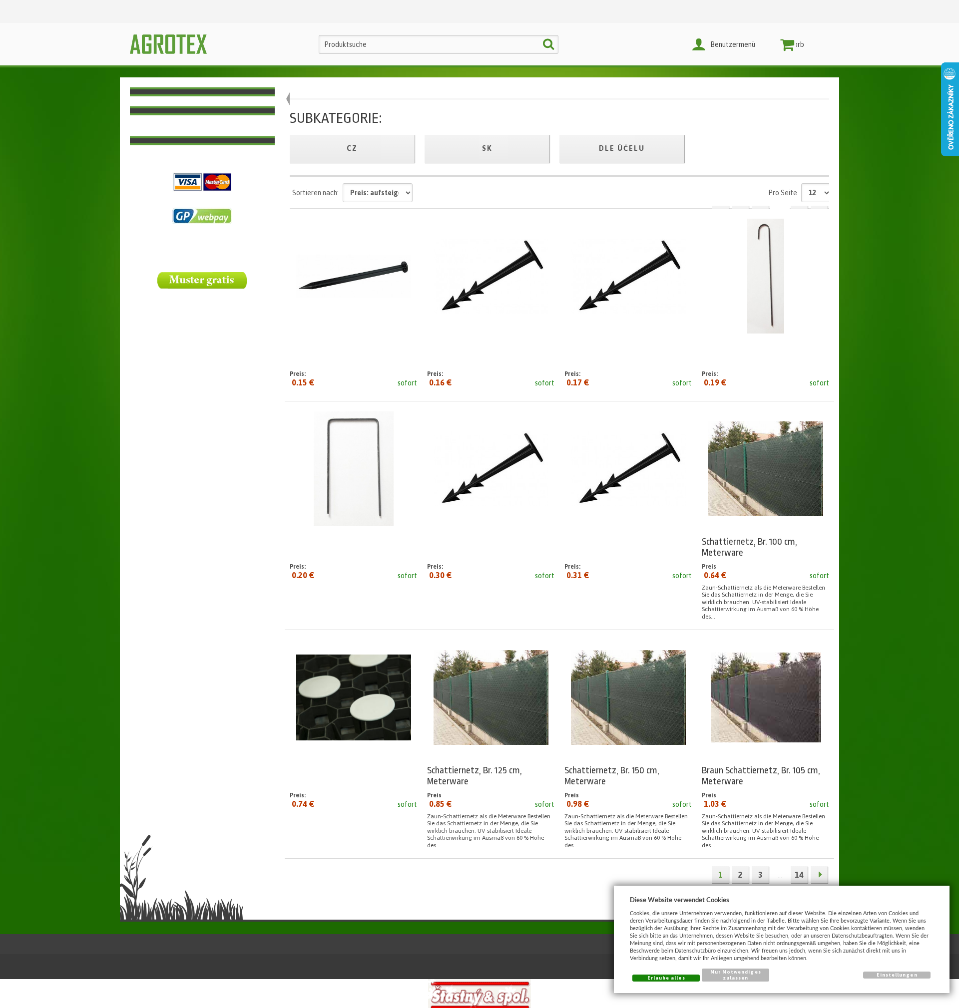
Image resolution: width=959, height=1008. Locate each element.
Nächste (819, 874)
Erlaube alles (666, 978)
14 (799, 874)
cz (352, 148)
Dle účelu (622, 148)
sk (487, 148)
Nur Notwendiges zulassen (735, 975)
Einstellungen (897, 975)
